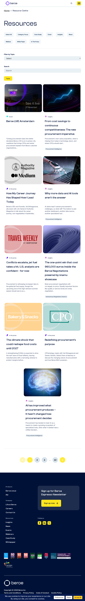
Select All (9, 34)
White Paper (21, 41)
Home (7, 10)
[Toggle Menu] (79, 3)
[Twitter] (49, 523)
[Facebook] (39, 523)
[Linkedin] (44, 523)
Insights (60, 34)
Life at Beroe (11, 505)
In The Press (35, 41)
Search (6, 66)
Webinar (8, 41)
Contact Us (10, 513)
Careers (9, 509)
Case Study (38, 34)
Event (49, 34)
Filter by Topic (9, 54)
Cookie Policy (56, 593)
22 (55, 460)
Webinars (10, 534)
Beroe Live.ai (11, 491)
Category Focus (23, 34)
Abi (7, 495)
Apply (8, 78)
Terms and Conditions (12, 593)
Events (8, 530)
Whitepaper (10, 542)
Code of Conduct (42, 593)
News (70, 34)
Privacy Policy (28, 593)
